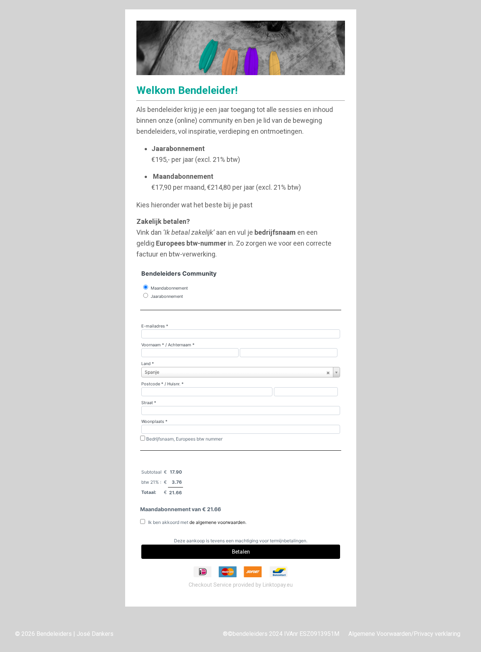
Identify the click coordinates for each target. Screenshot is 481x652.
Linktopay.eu (278, 585)
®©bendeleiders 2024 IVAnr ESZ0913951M (281, 633)
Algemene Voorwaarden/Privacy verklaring (404, 633)
